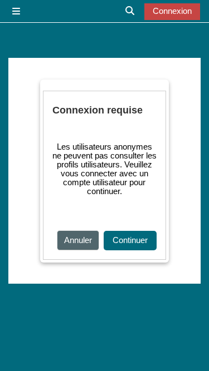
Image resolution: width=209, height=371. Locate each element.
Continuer (130, 240)
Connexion (172, 11)
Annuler (78, 240)
